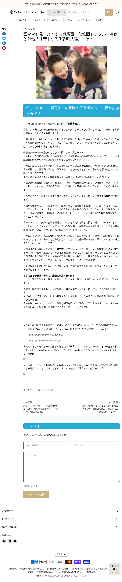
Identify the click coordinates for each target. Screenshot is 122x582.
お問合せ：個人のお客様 (57, 568)
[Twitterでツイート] (4, 38)
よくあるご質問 (103, 568)
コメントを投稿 (36, 494)
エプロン (68, 20)
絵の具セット (40, 20)
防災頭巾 (99, 20)
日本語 (59, 554)
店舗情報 (13, 568)
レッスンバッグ (84, 20)
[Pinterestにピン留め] (4, 48)
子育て (39, 390)
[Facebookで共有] (4, 33)
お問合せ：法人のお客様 (82, 568)
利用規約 (91, 572)
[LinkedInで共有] (4, 43)
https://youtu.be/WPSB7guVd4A (46, 334)
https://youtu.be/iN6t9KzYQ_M (45, 340)
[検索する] (109, 12)
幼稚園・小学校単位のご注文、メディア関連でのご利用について (56, 572)
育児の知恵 (48, 390)
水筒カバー (55, 20)
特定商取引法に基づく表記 (32, 568)
